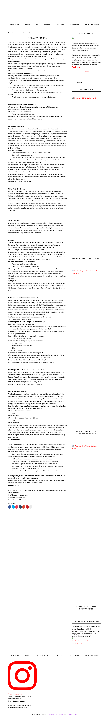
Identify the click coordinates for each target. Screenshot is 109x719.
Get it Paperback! (78, 643)
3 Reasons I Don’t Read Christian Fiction (86, 607)
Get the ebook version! (80, 641)
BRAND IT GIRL (73, 714)
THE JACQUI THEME (55, 714)
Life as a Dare (54, 12)
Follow (86, 72)
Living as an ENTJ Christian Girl (86, 258)
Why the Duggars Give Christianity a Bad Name (86, 432)
